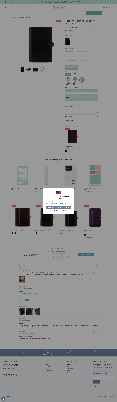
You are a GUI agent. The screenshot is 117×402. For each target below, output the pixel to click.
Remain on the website (58, 210)
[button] (3, 399)
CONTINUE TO (58, 207)
